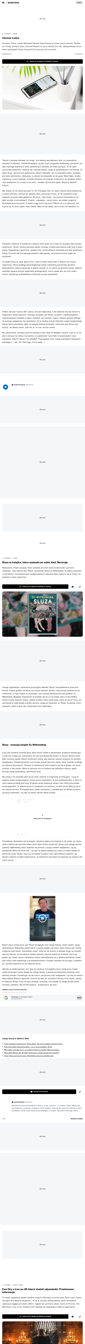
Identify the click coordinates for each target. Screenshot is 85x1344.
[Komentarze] (72, 586)
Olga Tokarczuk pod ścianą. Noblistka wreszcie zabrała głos (29, 1056)
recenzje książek (77, 1119)
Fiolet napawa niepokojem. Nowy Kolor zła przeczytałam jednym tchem (33, 1044)
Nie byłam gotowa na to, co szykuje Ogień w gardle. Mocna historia (31, 1050)
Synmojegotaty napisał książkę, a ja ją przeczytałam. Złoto (28, 1047)
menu (79, 2)
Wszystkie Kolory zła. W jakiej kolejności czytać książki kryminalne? (31, 1053)
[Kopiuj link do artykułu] (80, 586)
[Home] (12, 3)
